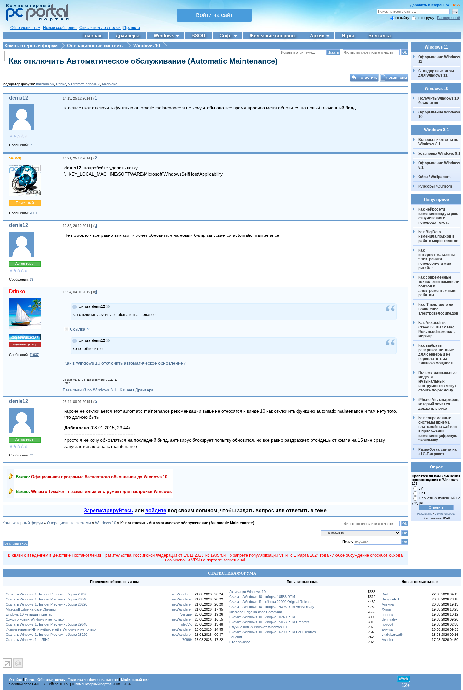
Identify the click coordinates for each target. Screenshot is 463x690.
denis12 (18, 98)
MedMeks (109, 84)
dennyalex (389, 619)
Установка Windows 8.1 (439, 153)
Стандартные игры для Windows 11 (436, 73)
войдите (155, 510)
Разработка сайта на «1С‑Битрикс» (438, 451)
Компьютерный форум (31, 45)
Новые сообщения (60, 28)
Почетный (25, 203)
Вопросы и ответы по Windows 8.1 (438, 141)
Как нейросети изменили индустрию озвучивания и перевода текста (438, 216)
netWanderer (182, 594)
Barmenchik (45, 84)
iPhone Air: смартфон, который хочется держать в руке (439, 404)
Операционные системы (95, 45)
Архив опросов (445, 513)
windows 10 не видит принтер (29, 614)
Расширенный (448, 18)
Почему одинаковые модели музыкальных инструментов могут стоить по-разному (438, 381)
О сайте (15, 679)
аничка (387, 629)
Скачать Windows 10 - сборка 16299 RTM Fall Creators (272, 632)
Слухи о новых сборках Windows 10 (258, 627)
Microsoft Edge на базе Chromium (32, 609)
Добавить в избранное (430, 5)
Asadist (387, 639)
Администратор (25, 344)
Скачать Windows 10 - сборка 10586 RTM (262, 597)
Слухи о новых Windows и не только (35, 619)
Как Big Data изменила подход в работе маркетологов (438, 236)
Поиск (30, 679)
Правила (131, 28)
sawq (15, 157)
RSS (456, 5)
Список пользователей (100, 28)
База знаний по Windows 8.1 (89, 390)
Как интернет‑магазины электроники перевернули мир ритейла (437, 259)
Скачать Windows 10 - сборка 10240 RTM (262, 617)
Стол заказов (239, 642)
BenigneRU (390, 599)
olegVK (186, 624)
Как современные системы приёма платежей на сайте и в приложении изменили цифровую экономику (438, 429)
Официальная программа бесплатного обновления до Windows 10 (99, 476)
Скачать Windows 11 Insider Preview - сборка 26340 (46, 599)
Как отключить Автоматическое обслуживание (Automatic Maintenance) (143, 61)
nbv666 (387, 624)
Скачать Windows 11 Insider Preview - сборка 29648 (46, 624)
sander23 (93, 84)
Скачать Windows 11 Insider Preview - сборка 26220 (46, 604)
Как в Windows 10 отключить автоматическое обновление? (125, 363)
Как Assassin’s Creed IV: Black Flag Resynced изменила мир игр (437, 329)
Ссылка (77, 329)
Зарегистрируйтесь (108, 510)
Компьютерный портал (93, 684)
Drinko (61, 84)
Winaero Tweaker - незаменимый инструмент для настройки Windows (101, 491)
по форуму (426, 18)
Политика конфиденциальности (93, 679)
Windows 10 (146, 45)
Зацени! (235, 637)
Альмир (186, 614)
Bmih (385, 594)
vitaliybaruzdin (392, 634)
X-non (386, 609)
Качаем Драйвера (136, 390)
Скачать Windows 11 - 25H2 (27, 639)
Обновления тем (25, 28)
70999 (187, 639)
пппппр (387, 614)
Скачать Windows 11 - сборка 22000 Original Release (270, 602)
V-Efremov (76, 84)
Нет (422, 493)
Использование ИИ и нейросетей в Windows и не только (51, 629)
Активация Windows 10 (247, 592)
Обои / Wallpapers (434, 177)
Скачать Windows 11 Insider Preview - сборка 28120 (46, 594)
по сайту (402, 18)
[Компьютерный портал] (36, 20)
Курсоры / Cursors (435, 186)
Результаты (424, 513)
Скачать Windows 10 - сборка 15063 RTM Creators (269, 622)
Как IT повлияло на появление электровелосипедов (438, 309)
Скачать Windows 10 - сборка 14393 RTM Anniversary (271, 607)
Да (421, 488)
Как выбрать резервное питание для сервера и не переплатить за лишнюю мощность (436, 354)
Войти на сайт (214, 15)
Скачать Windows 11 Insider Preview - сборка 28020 (46, 634)
